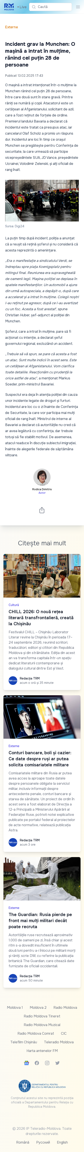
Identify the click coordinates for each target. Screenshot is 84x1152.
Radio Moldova (65, 1007)
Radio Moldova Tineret (42, 1016)
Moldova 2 (38, 1007)
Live (21, 7)
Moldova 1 (15, 1007)
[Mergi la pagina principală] (9, 7)
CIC (64, 1033)
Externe (11, 27)
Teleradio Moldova (59, 1042)
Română (22, 1142)
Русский (43, 1142)
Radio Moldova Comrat (35, 1033)
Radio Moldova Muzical (42, 1025)
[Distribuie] (42, 510)
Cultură (14, 605)
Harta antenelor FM (42, 1051)
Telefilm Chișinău (23, 1042)
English (62, 1142)
